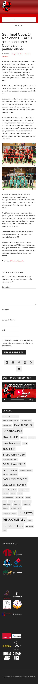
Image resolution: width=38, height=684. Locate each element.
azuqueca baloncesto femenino (10, 416)
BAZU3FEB (10, 437)
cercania (13, 493)
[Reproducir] (5, 400)
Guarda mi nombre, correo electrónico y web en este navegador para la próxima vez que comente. (17, 343)
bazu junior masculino (10, 459)
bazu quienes (13, 474)
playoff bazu (17, 504)
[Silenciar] (30, 400)
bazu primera (10, 470)
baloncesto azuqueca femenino (10, 420)
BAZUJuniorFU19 (14, 454)
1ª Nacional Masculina (17, 261)
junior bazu (17, 501)
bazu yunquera (23, 490)
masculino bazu (27, 501)
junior (10, 501)
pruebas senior (16, 508)
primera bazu (26, 504)
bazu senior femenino (15, 479)
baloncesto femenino (26, 420)
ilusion (4, 501)
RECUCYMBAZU (14, 519)
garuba (28, 497)
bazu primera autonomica (26, 470)
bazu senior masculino (14, 484)
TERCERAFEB (29, 526)
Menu (20, 26)
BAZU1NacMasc (12, 430)
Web (3, 330)
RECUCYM (26, 513)
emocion (20, 493)
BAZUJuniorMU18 (14, 464)
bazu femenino (11, 443)
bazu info (25, 443)
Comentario (6, 287)
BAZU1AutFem (23, 425)
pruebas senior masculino (9, 513)
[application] (19, 392)
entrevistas (19, 497)
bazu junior (8, 449)
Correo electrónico (9, 320)
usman (4, 530)
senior (30, 520)
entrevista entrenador (8, 497)
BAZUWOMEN (9, 490)
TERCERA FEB (13, 525)
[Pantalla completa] (33, 400)
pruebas (5, 508)
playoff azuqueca (7, 504)
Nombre (5, 310)
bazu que (5, 474)
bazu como (32, 437)
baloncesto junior (7, 425)
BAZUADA (23, 437)
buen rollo (5, 493)
